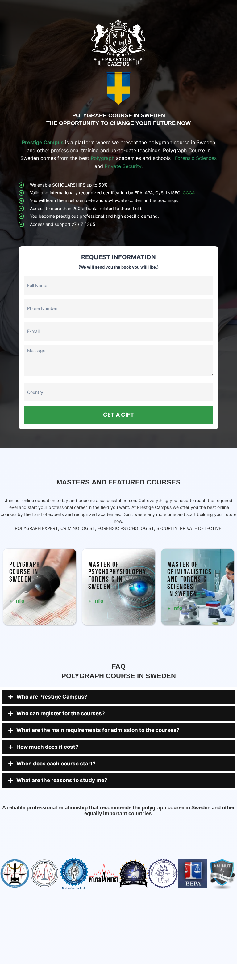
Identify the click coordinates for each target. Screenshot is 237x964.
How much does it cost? (47, 747)
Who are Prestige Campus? (51, 697)
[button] (118, 697)
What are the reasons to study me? (61, 780)
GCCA (189, 192)
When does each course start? (56, 763)
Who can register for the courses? (60, 713)
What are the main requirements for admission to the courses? (98, 730)
